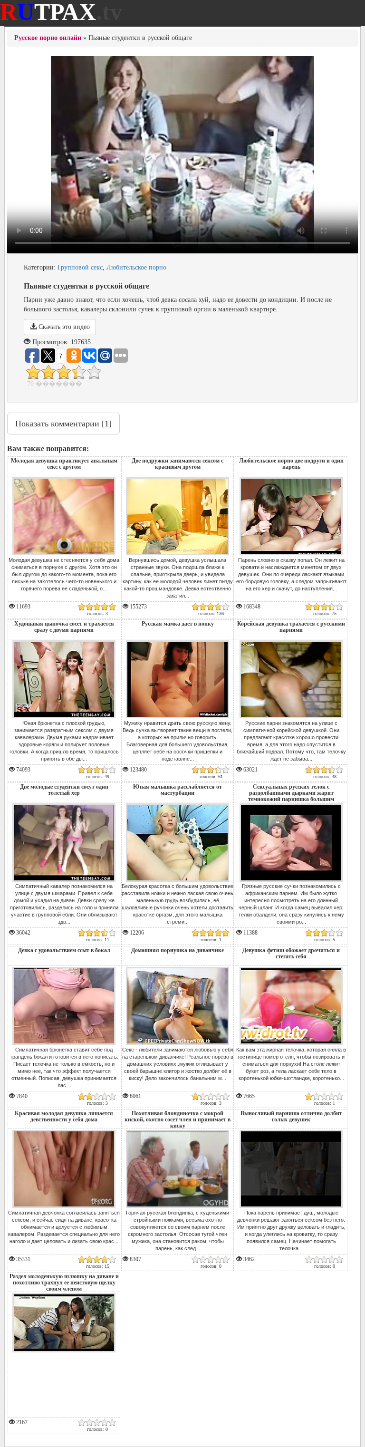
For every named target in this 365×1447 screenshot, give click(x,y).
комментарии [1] (63, 423)
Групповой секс (80, 267)
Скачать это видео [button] (63, 326)
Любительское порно (136, 267)
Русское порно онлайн (47, 37)
